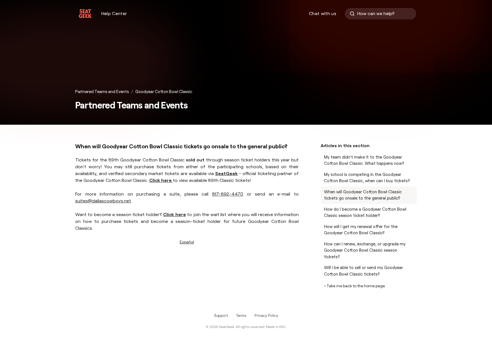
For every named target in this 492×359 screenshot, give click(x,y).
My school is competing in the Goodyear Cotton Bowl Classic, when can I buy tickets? (367, 177)
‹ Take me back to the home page (354, 286)
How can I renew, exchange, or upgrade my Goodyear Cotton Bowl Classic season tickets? (364, 250)
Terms (241, 315)
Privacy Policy (266, 315)
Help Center (114, 13)
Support (221, 315)
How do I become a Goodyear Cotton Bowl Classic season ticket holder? (365, 212)
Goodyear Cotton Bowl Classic (163, 91)
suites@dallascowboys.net (103, 200)
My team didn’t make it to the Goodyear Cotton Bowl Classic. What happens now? (364, 160)
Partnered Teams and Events (102, 91)
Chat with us (322, 13)
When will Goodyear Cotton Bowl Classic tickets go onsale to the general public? (363, 195)
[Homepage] (85, 14)
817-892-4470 (227, 194)
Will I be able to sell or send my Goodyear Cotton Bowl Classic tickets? (363, 270)
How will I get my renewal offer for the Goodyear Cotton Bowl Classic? (360, 229)
